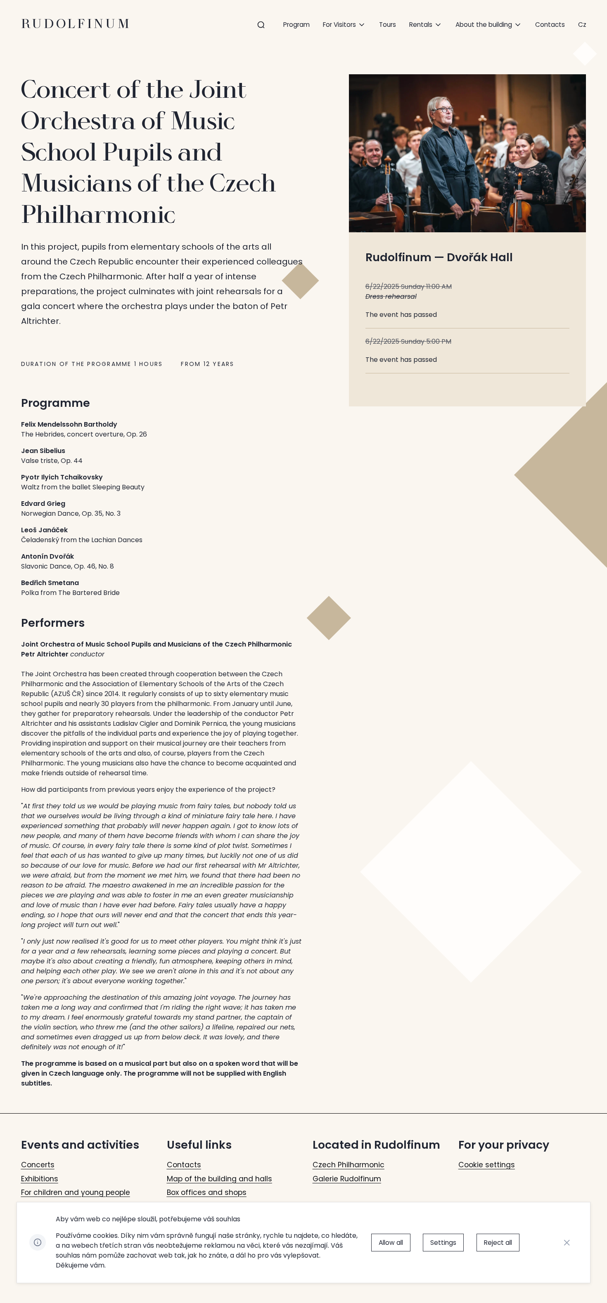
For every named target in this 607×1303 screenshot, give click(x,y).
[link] (582, 24)
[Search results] (261, 25)
